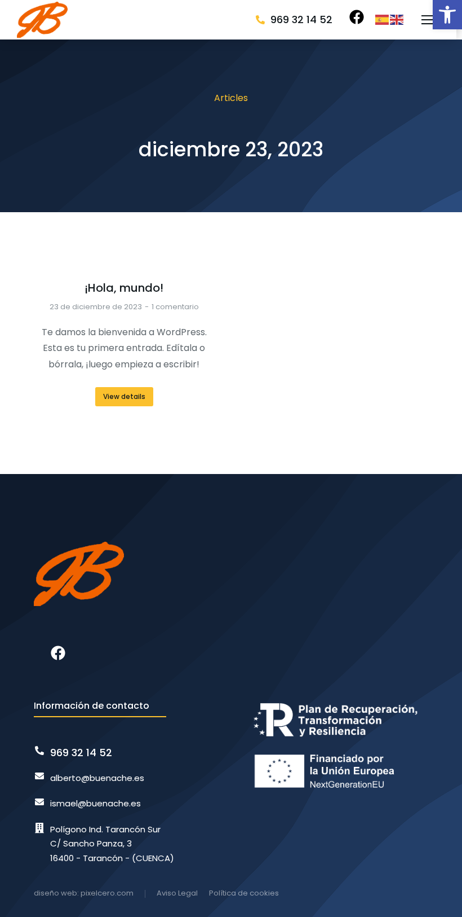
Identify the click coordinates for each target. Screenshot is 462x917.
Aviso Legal (177, 893)
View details (124, 396)
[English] (397, 19)
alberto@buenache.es (97, 778)
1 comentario (175, 306)
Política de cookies (244, 893)
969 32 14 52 (301, 19)
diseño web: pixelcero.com (84, 893)
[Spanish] (382, 19)
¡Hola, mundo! (124, 288)
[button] (447, 14)
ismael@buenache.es (95, 803)
